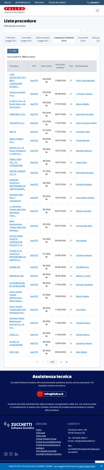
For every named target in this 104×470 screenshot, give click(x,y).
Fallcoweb (40, 433)
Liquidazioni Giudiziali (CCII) (64, 39)
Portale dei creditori (57, 2)
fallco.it (7, 2)
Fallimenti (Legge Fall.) (10, 39)
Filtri (14, 51)
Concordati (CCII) (83, 39)
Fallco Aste (41, 436)
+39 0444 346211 (80, 438)
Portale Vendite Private (46, 439)
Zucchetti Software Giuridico (49, 454)
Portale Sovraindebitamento (48, 442)
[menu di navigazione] (97, 10)
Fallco (38, 430)
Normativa (39, 2)
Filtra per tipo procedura (14, 26)
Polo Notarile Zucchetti (46, 451)
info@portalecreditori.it (85, 441)
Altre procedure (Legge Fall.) (43, 39)
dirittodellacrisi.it (22, 2)
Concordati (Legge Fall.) (26, 39)
